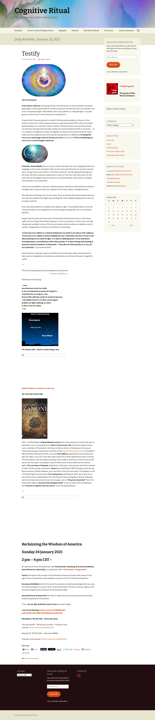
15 (131, 211)
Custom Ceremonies (126, 30)
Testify (31, 53)
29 (131, 218)
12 (118, 211)
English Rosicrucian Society (73, 451)
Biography (62, 30)
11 (113, 211)
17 (109, 215)
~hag (108, 171)
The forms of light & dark (115, 151)
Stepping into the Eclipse (116, 155)
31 (109, 222)
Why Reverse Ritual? (91, 30)
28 (127, 218)
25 (113, 218)
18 (113, 215)
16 (136, 211)
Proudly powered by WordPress (26, 715)
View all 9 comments (31, 658)
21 (127, 215)
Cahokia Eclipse (112, 148)
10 (109, 211)
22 (131, 215)
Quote (48, 59)
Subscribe (113, 65)
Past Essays (108, 30)
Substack (75, 30)
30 (136, 218)
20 (122, 215)
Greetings (18, 30)
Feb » (132, 225)
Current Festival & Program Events (40, 30)
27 (122, 218)
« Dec (113, 225)
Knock (109, 144)
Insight (42, 59)
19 (118, 215)
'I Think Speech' (127, 86)
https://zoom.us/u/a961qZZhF (41, 627)
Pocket (77, 649)
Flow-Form (110, 140)
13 (122, 211)
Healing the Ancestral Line (122, 171)
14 (127, 211)
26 (118, 218)
